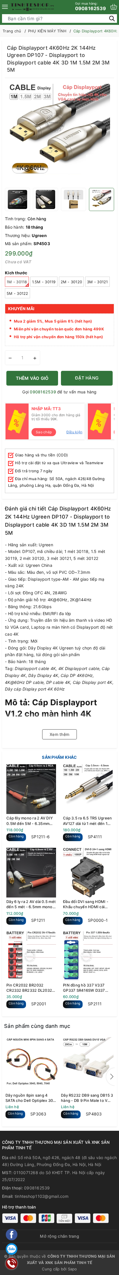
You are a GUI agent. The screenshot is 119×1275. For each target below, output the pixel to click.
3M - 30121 (97, 282)
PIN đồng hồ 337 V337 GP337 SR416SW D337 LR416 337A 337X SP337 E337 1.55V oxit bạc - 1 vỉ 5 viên (87, 988)
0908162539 (90, 6)
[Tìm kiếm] (112, 18)
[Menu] (5, 7)
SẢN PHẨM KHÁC (59, 757)
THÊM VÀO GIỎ (32, 378)
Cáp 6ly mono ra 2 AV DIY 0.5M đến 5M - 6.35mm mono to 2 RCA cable (29, 821)
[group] (59, 134)
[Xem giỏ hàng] (113, 6)
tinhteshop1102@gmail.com (41, 1196)
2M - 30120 (71, 282)
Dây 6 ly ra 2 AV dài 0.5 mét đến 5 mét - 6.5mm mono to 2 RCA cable (31, 904)
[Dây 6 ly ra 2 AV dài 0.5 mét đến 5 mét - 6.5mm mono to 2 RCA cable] (31, 873)
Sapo (72, 1269)
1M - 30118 (17, 282)
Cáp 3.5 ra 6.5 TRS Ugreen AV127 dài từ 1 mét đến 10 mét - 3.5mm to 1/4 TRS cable (87, 821)
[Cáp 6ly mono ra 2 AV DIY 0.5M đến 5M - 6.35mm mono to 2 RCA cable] (31, 789)
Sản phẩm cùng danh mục (37, 1026)
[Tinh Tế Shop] (32, 7)
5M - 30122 (17, 293)
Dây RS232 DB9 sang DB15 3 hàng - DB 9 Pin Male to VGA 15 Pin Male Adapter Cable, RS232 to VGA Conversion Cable (87, 1098)
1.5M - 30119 (44, 282)
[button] (110, 1076)
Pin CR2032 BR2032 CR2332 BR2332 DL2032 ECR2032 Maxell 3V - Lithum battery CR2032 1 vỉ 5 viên (31, 988)
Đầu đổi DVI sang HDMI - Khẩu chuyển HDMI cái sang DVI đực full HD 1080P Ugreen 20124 (85, 904)
